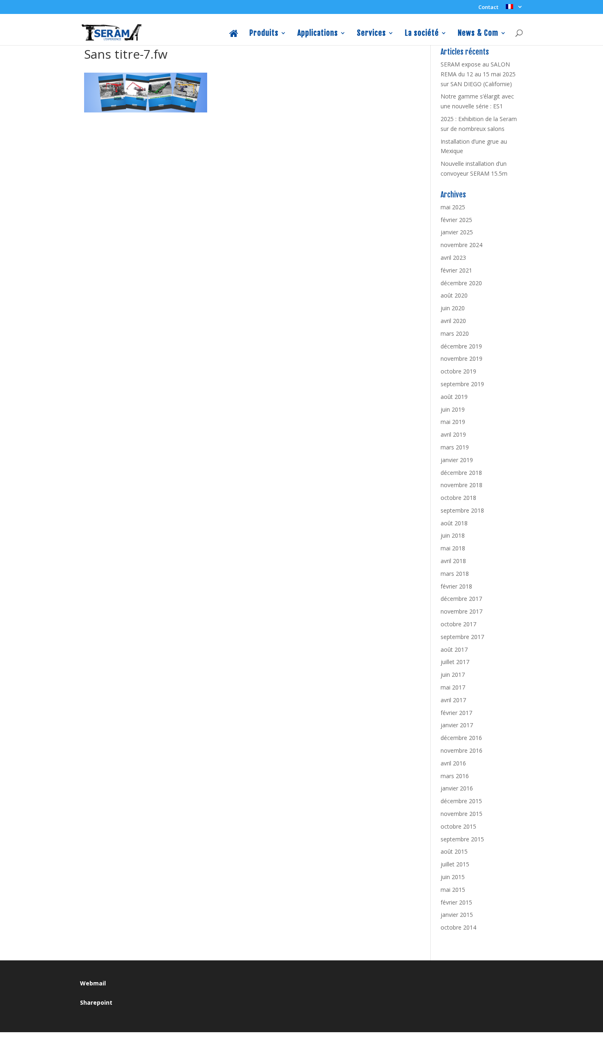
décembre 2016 (461, 738)
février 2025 (456, 220)
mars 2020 (455, 333)
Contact (488, 8)
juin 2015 (453, 877)
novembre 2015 (461, 814)
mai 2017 (453, 687)
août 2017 (454, 649)
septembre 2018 (462, 510)
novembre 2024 (461, 245)
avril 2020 (453, 321)
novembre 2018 (461, 485)
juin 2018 (453, 535)
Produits (264, 33)
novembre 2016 (461, 750)
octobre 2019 (458, 371)
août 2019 (454, 397)
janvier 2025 (457, 232)
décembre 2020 (461, 283)
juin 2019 (453, 409)
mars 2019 (455, 447)
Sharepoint (96, 1002)
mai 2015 (453, 889)
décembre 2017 (461, 598)
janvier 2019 (457, 460)
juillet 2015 (455, 864)
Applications (317, 33)
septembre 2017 (462, 637)
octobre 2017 (458, 624)
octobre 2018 (458, 498)
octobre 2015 (458, 826)
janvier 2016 (457, 788)
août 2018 (454, 523)
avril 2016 (453, 763)
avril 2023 (453, 257)
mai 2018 (453, 548)
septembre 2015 (462, 839)
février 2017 (456, 713)
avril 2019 (453, 434)
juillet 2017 (455, 662)
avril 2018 (453, 561)
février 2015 (456, 902)
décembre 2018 (461, 472)
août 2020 (454, 295)
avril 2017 (453, 700)
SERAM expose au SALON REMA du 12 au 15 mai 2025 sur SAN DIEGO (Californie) (478, 74)
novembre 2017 (461, 611)
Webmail (93, 983)
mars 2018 (455, 573)
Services (371, 33)
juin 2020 (453, 308)
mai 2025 (453, 207)
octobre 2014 (458, 927)
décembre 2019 (461, 346)
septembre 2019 (462, 384)
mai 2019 (453, 422)
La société (422, 33)
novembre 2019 (461, 358)
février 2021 (456, 270)
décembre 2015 (461, 801)
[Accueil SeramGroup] (234, 37)
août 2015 (454, 851)
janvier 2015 (457, 915)
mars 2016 (455, 776)
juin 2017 (453, 674)
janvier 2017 (457, 725)
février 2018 (456, 586)
